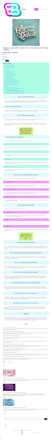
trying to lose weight (9, 100)
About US (44, 9)
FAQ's (5, 86)
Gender (7, 69)
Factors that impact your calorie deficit (10, 67)
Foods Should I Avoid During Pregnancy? (11, 339)
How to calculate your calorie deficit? (9, 66)
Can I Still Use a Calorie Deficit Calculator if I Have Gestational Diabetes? (15, 93)
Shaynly (39, 432)
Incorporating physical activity (10, 78)
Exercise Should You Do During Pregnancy (28, 303)
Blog (33, 9)
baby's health (39, 257)
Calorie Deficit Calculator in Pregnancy (10, 79)
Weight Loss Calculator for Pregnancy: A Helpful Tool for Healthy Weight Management (14, 392)
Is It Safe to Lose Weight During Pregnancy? (11, 87)
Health (5, 426)
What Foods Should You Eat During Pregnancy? (11, 83)
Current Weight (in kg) (5, 54)
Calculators (36, 9)
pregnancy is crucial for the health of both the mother (20, 317)
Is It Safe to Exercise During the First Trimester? (12, 92)
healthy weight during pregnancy (12, 256)
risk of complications (32, 256)
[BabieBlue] (12, 9)
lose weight (33, 110)
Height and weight (8, 70)
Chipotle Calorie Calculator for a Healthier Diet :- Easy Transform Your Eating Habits (14, 407)
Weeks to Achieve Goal (5, 59)
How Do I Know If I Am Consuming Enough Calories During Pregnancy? (15, 88)
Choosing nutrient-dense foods (9, 76)
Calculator (5, 413)
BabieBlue (24, 9)
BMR (10, 123)
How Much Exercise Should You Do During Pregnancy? (12, 84)
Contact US (40, 9)
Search (5, 417)
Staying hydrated (8, 77)
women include (14, 308)
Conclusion (6, 85)
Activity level (7, 71)
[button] (48, 9)
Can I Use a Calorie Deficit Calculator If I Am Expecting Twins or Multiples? (15, 91)
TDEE (27, 169)
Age (6, 68)
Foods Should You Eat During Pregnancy (27, 293)
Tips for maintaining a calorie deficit (9, 75)
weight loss (8, 101)
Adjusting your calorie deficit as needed (11, 74)
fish (35, 341)
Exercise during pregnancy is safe (8, 306)
